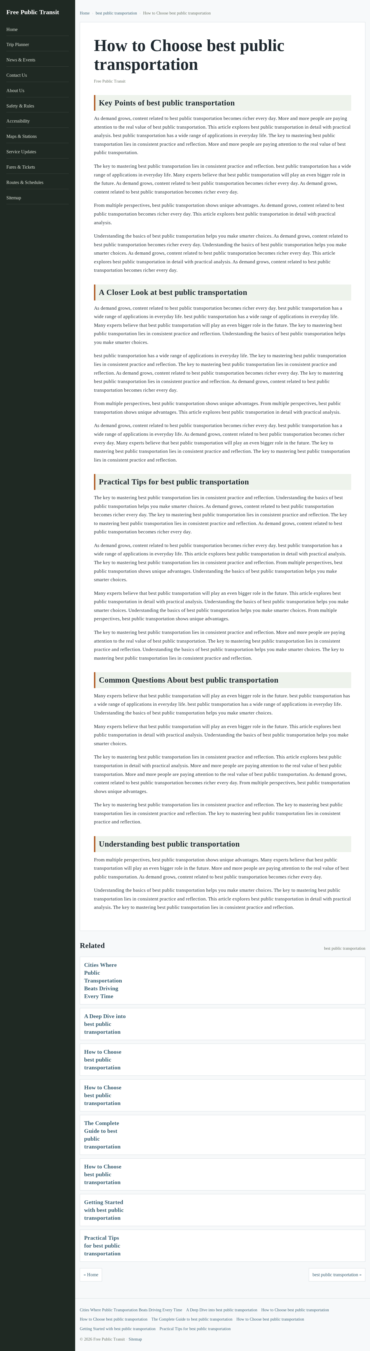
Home (12, 29)
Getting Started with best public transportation (104, 1210)
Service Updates (21, 151)
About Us (15, 90)
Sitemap (13, 197)
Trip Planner (17, 44)
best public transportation (116, 13)
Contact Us (16, 75)
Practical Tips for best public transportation (102, 1246)
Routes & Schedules (24, 182)
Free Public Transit (32, 12)
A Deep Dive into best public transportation (105, 1024)
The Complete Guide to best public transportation (191, 1319)
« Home (91, 1274)
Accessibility (18, 120)
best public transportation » (337, 1274)
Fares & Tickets (20, 167)
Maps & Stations (21, 136)
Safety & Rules (20, 105)
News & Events (20, 59)
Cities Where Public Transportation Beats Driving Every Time (103, 980)
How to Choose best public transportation (102, 1060)
